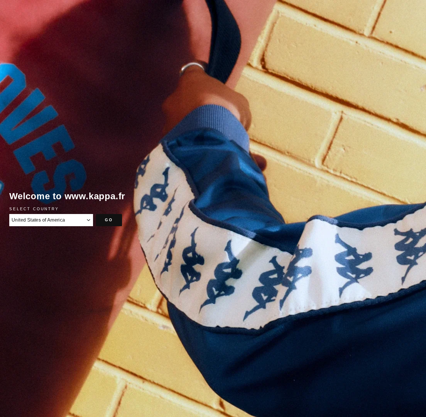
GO (109, 220)
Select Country (34, 209)
